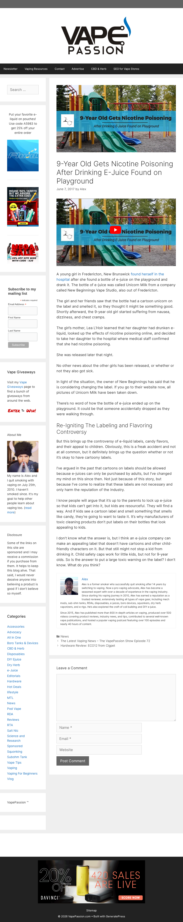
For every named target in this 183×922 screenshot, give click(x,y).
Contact (60, 68)
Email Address (17, 304)
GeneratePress (115, 916)
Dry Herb (13, 665)
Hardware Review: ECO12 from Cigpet (88, 645)
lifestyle (12, 692)
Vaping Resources (36, 68)
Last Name (14, 330)
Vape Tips (14, 762)
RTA (10, 725)
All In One (14, 637)
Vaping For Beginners (22, 773)
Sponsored (15, 746)
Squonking (14, 751)
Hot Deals (14, 687)
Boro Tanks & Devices (22, 643)
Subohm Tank (17, 757)
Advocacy (14, 632)
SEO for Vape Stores (126, 68)
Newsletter (11, 68)
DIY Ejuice (14, 659)
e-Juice (12, 670)
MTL (10, 698)
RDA (10, 714)
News (65, 636)
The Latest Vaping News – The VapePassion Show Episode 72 (105, 641)
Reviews (13, 719)
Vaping (12, 768)
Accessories (15, 626)
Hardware (14, 681)
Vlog (10, 779)
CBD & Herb (98, 68)
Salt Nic (12, 730)
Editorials (13, 676)
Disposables (16, 654)
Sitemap (91, 910)
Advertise (78, 68)
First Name (14, 317)
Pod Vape (14, 709)
